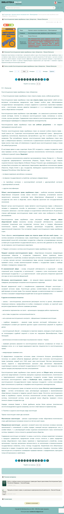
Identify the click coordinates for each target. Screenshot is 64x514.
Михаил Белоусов (32, 36)
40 (47, 79)
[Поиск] (54, 7)
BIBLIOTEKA (12, 2)
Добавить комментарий (32, 503)
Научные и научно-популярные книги (20, 14)
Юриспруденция (34, 14)
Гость (59, 2)
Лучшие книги (7, 14)
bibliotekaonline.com (26, 509)
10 (41, 79)
